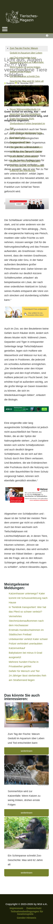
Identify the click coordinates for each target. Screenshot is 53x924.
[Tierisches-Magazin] (22, 17)
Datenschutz (34, 908)
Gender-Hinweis (26, 917)
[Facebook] (47, 35)
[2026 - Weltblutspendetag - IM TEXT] (26, 203)
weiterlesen (26, 751)
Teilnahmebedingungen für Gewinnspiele (27, 912)
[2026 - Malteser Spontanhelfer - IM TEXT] (26, 494)
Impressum (16, 908)
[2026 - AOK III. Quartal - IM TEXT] (26, 409)
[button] (4, 29)
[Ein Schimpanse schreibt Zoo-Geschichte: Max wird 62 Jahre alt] (26, 834)
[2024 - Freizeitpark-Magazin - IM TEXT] (26, 312)
